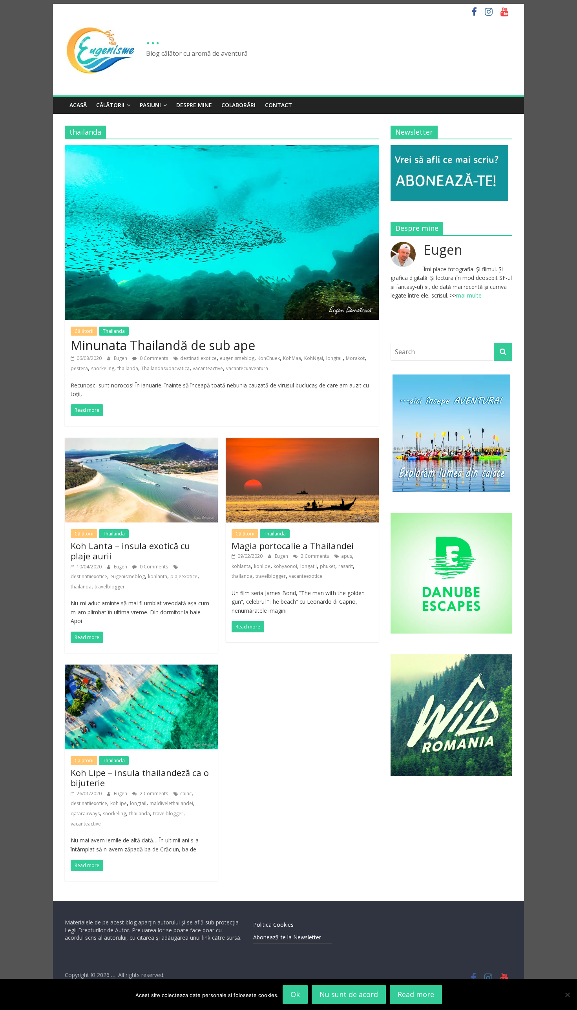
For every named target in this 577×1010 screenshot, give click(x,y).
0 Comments (153, 358)
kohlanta (157, 576)
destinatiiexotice (198, 358)
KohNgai (313, 358)
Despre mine (194, 105)
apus (346, 556)
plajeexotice (183, 576)
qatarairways (85, 813)
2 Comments (314, 556)
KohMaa (292, 358)
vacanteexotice (305, 576)
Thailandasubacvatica (165, 368)
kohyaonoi (285, 566)
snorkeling (102, 368)
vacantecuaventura (247, 368)
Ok (295, 994)
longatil (308, 566)
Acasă (78, 105)
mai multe (469, 295)
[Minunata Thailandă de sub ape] (222, 150)
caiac (186, 793)
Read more (416, 994)
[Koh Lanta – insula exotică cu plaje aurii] (141, 442)
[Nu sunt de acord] (567, 995)
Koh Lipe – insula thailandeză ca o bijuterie (140, 778)
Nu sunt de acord (349, 994)
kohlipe (262, 566)
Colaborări (238, 105)
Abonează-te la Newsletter (287, 937)
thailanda (127, 368)
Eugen (121, 358)
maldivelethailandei (171, 803)
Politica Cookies (273, 924)
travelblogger (110, 586)
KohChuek (268, 358)
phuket (327, 566)
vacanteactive (208, 368)
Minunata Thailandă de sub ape (163, 345)
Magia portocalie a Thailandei (293, 546)
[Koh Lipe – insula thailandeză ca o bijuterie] (141, 669)
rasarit (345, 566)
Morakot (355, 358)
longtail (334, 358)
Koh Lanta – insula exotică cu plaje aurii (130, 551)
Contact (278, 105)
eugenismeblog (237, 358)
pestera (79, 368)
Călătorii (110, 105)
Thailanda (114, 331)
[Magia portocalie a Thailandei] (302, 442)
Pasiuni (150, 105)
